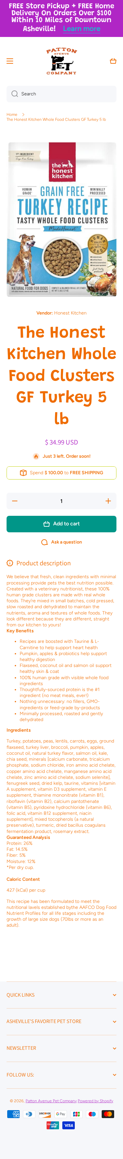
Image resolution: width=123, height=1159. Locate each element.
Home (12, 114)
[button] (113, 61)
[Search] (12, 94)
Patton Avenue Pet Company (51, 1101)
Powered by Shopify (95, 1101)
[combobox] (61, 94)
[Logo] (61, 61)
